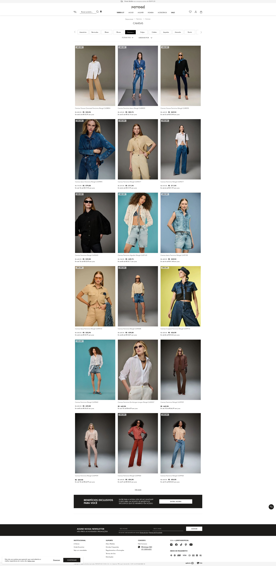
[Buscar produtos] (98, 12)
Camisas (147, 19)
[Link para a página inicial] (129, 19)
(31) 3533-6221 (146, 549)
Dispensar (56, 560)
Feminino (139, 19)
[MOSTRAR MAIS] (138, 490)
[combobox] (90, 12)
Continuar (72, 560)
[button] (101, 12)
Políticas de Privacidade (155, 532)
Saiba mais (31, 561)
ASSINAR (194, 529)
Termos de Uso (144, 532)
